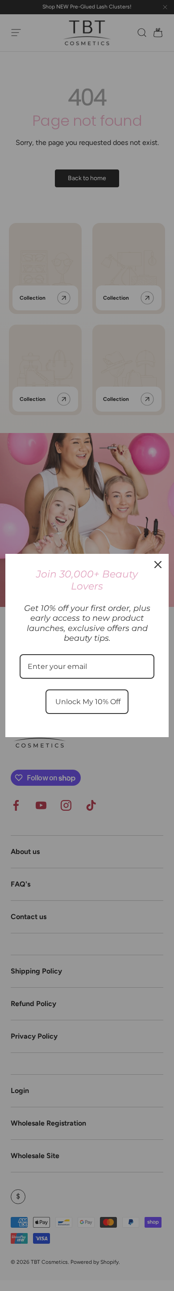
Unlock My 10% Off (87, 701)
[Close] (158, 564)
